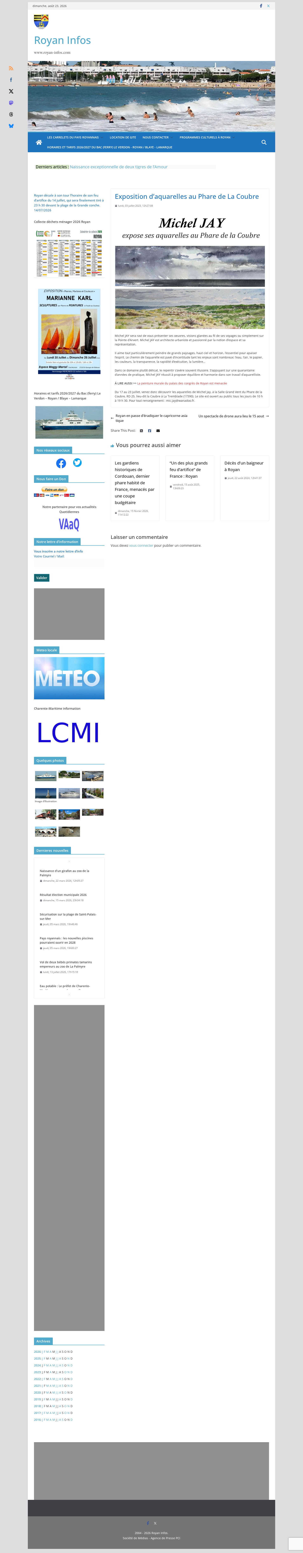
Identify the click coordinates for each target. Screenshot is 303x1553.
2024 (37, 1365)
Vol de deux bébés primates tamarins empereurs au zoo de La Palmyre (66, 940)
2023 (37, 1372)
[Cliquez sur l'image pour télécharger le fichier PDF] (69, 230)
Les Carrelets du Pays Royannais (73, 137)
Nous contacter (156, 137)
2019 (37, 1399)
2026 (37, 1352)
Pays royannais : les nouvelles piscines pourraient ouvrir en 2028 (66, 916)
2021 (37, 1386)
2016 (37, 1420)
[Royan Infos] (151, 63)
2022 (37, 1379)
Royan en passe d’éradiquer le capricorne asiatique (151, 418)
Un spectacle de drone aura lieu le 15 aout (231, 416)
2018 (37, 1406)
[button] (101, 137)
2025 (37, 1358)
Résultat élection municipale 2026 (63, 871)
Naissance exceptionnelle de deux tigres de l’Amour (119, 167)
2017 (37, 1413)
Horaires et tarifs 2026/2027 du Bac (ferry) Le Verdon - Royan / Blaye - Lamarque (109, 147)
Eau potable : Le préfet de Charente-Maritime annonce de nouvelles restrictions (65, 966)
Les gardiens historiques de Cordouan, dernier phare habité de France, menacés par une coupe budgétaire (134, 482)
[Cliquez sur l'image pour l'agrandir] (69, 287)
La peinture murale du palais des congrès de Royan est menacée (182, 383)
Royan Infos (62, 40)
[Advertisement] (68, 614)
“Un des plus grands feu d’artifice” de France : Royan (189, 469)
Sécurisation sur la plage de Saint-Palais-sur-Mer (68, 892)
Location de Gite (123, 137)
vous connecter (141, 545)
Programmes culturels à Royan (205, 137)
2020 (37, 1392)
